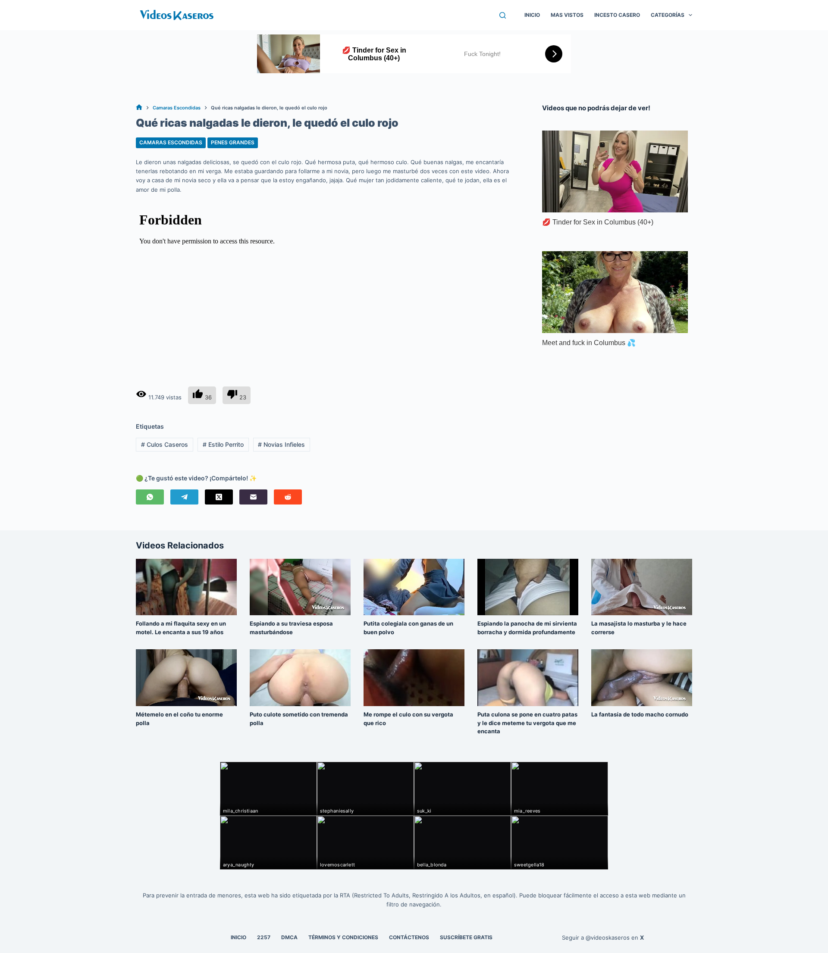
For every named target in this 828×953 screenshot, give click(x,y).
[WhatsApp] (150, 497)
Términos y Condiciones (343, 937)
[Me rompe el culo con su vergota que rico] (414, 677)
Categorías (667, 15)
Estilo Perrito (223, 444)
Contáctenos (409, 937)
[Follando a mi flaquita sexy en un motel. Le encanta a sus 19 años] (186, 587)
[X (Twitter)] (219, 497)
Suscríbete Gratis (466, 937)
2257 (263, 937)
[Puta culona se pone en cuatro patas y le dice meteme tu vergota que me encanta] (527, 677)
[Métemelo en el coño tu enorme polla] (186, 677)
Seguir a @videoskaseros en (603, 937)
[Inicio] (139, 108)
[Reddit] (288, 497)
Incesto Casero (617, 15)
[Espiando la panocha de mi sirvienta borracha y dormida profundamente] (527, 587)
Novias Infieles (281, 444)
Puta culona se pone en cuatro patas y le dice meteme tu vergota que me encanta (527, 723)
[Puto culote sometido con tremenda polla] (300, 677)
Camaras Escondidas (170, 142)
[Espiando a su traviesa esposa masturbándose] (300, 587)
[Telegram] (184, 497)
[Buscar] (502, 15)
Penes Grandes (232, 142)
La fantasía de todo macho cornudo (639, 714)
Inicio (532, 15)
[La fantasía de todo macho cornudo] (641, 677)
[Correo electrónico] (253, 497)
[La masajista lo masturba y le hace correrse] (641, 587)
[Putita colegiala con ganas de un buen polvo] (414, 587)
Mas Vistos (567, 15)
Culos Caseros (164, 444)
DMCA (289, 937)
